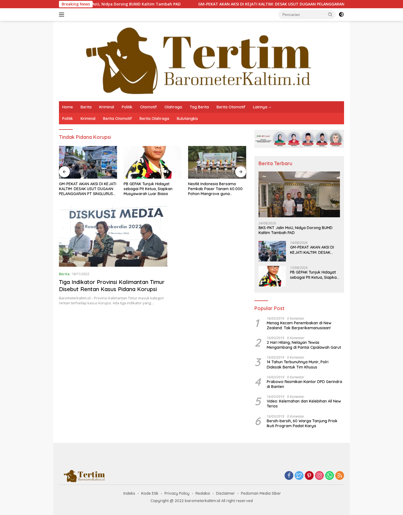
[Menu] (62, 14)
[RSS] (339, 476)
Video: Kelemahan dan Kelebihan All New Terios (304, 404)
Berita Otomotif (231, 107)
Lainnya (260, 107)
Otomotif (148, 107)
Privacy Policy (176, 493)
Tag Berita (199, 107)
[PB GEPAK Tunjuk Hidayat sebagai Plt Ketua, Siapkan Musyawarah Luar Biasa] (153, 162)
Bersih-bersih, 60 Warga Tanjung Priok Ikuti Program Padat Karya (302, 423)
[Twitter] (299, 476)
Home (67, 107)
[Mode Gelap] (341, 14)
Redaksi (202, 493)
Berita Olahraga (154, 118)
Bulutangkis (187, 118)
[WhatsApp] (329, 476)
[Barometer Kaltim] (194, 60)
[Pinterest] (309, 476)
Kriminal (106, 107)
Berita (86, 107)
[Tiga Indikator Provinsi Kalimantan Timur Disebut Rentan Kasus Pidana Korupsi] (113, 236)
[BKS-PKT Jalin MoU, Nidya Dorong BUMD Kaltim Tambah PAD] (299, 194)
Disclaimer (225, 493)
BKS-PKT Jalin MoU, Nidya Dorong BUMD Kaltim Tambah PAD (102, 4)
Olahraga (173, 107)
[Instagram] (319, 476)
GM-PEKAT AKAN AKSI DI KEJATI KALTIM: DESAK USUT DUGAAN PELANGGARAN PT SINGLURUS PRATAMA (276, 4)
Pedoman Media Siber (261, 493)
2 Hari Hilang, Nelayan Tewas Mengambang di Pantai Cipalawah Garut (304, 345)
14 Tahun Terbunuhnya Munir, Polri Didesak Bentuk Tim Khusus (297, 364)
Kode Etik (149, 493)
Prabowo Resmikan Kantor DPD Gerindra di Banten (304, 384)
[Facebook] (289, 476)
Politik (127, 107)
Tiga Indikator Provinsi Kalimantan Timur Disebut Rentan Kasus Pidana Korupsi (111, 285)
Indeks (129, 493)
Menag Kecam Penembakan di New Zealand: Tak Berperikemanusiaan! (299, 325)
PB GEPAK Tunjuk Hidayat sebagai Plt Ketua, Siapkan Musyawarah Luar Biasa (148, 188)
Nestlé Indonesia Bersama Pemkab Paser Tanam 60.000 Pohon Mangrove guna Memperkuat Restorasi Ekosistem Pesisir (215, 188)
